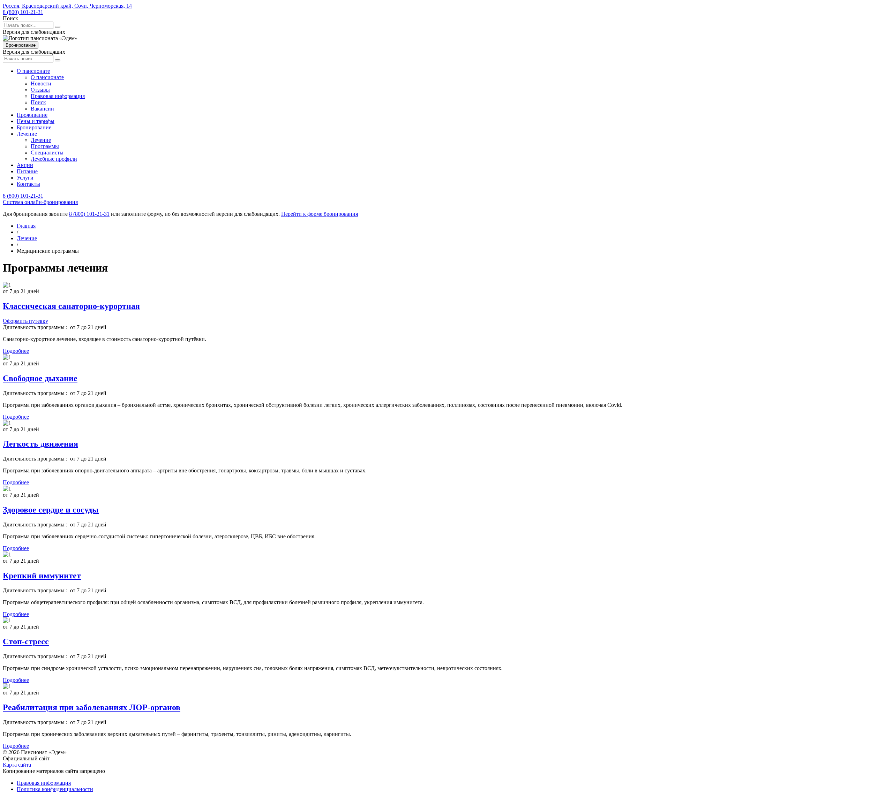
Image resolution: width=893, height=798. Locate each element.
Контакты (28, 184)
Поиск (38, 102)
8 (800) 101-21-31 (23, 12)
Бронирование (21, 45)
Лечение (27, 134)
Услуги (25, 178)
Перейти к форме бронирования (319, 214)
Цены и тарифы (35, 121)
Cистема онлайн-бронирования (40, 202)
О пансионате (33, 71)
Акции (25, 165)
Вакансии (42, 109)
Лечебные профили (54, 159)
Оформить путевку (25, 321)
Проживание (32, 115)
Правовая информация (58, 96)
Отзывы (40, 90)
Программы (45, 146)
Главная (26, 226)
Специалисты (47, 152)
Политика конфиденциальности (55, 789)
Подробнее (16, 351)
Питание (27, 171)
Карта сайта (17, 765)
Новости (41, 83)
